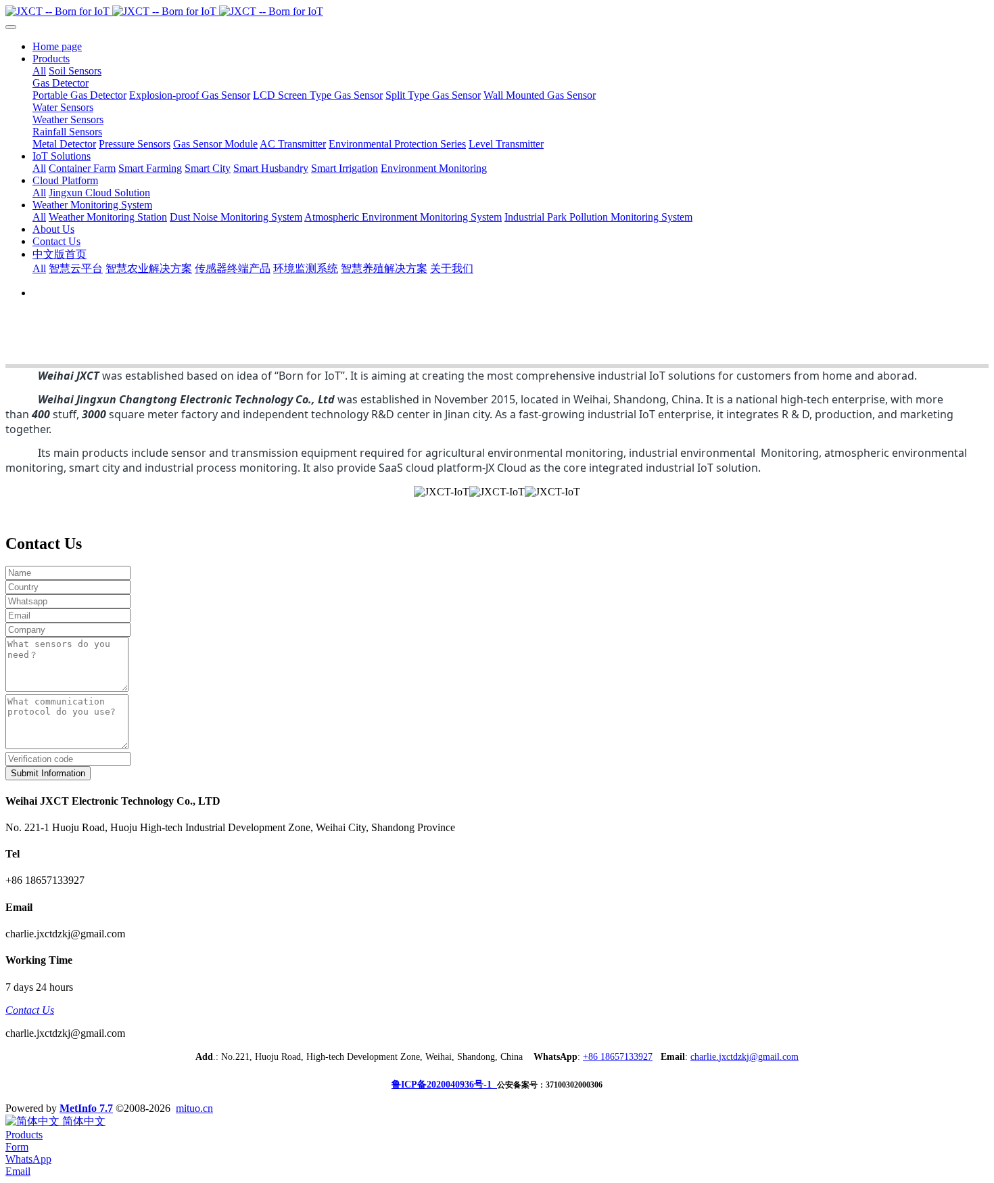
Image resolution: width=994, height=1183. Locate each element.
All (39, 70)
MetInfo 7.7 (86, 1108)
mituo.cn (194, 1108)
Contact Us (29, 1010)
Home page (57, 46)
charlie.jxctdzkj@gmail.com (744, 1057)
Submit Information (48, 773)
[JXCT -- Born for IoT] (497, 11)
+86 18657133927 (618, 1057)
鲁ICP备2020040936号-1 (444, 1084)
